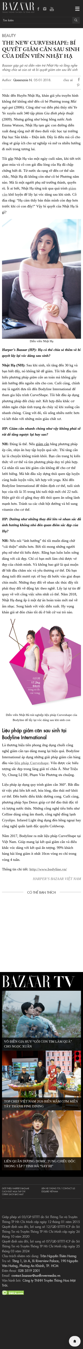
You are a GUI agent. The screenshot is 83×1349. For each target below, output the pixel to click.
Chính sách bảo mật (13, 1194)
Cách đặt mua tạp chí (13, 1191)
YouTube (52, 9)
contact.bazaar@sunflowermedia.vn (35, 1275)
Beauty (9, 35)
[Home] (75, 1341)
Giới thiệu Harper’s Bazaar (15, 1188)
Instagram (45, 9)
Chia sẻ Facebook (79, 80)
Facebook (38, 9)
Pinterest (79, 85)
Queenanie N (22, 80)
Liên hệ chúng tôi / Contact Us (58, 1188)
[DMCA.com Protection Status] (13, 1292)
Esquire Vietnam (50, 1191)
